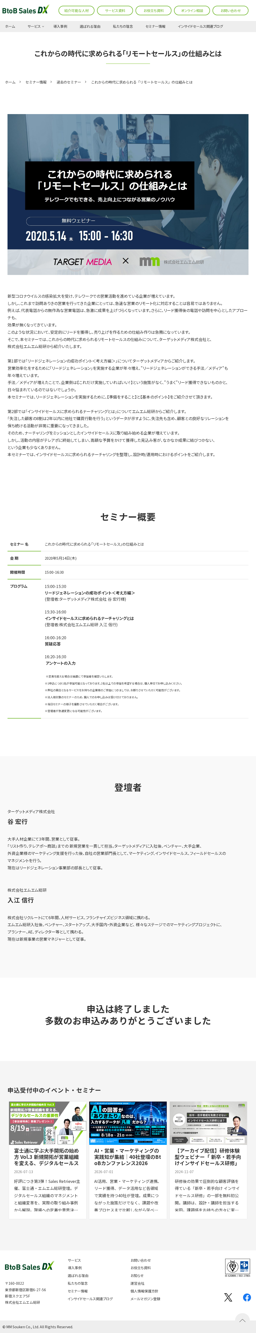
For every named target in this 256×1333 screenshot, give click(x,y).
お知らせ (137, 1275)
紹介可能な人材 (76, 10)
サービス (34, 26)
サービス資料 (115, 10)
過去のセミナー (68, 82)
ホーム (10, 26)
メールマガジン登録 (145, 1299)
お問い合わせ (230, 10)
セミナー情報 (156, 26)
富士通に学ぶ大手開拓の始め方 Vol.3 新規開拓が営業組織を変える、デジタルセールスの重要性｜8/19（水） (46, 1159)
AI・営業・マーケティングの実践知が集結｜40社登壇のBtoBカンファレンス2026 (127, 1156)
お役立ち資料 (154, 10)
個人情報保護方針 (144, 1291)
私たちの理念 (123, 26)
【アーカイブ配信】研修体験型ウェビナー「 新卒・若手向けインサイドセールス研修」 (208, 1156)
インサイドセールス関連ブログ (200, 26)
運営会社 (137, 1283)
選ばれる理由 (90, 26)
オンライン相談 (192, 10)
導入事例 (60, 26)
